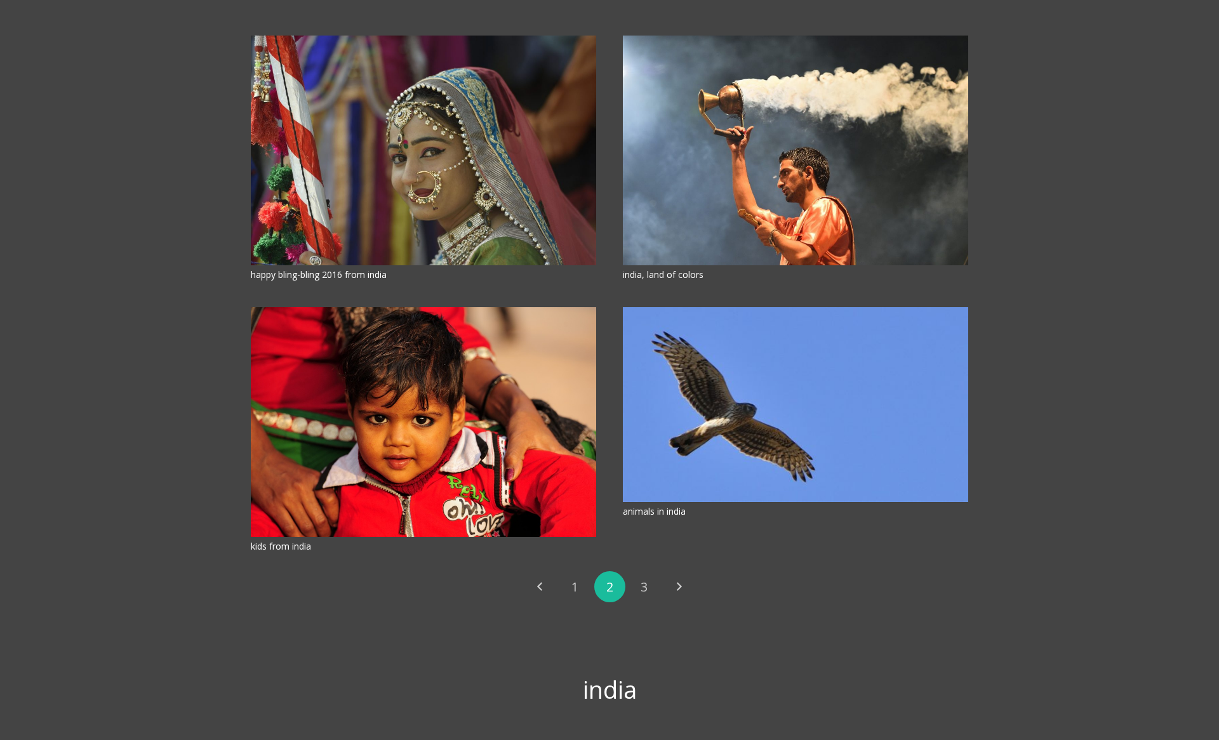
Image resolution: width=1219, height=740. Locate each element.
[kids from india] (423, 422)
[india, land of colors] (795, 150)
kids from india (281, 546)
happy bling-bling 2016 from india (319, 274)
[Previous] (540, 586)
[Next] (679, 586)
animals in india (654, 511)
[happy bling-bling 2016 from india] (423, 150)
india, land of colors (663, 274)
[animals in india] (795, 404)
